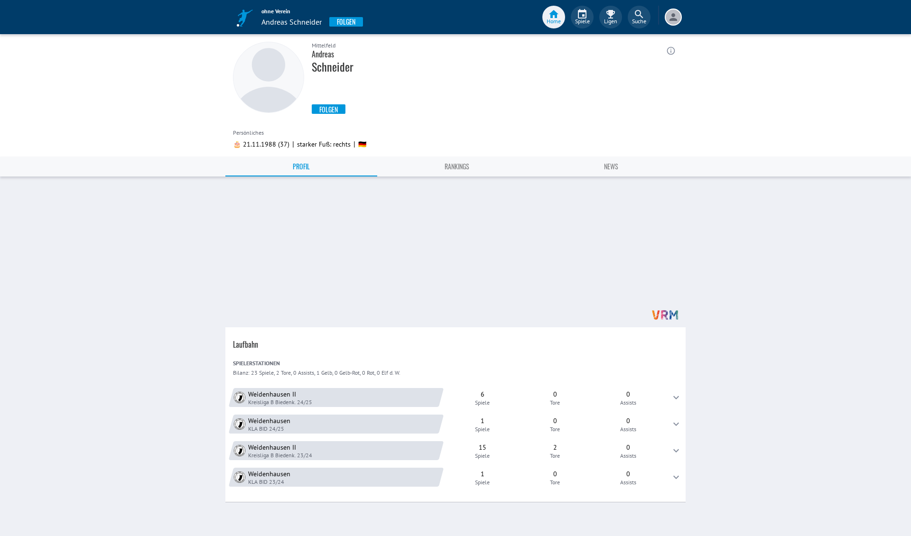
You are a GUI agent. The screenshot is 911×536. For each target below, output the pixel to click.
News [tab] (611, 166)
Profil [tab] (301, 166)
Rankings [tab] (457, 166)
